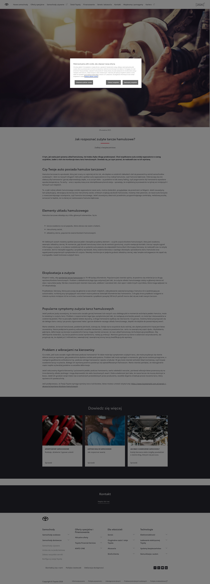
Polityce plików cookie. (91, 76)
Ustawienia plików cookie (84, 82)
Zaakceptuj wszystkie (130, 82)
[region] (106, 73)
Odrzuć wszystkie (113, 82)
